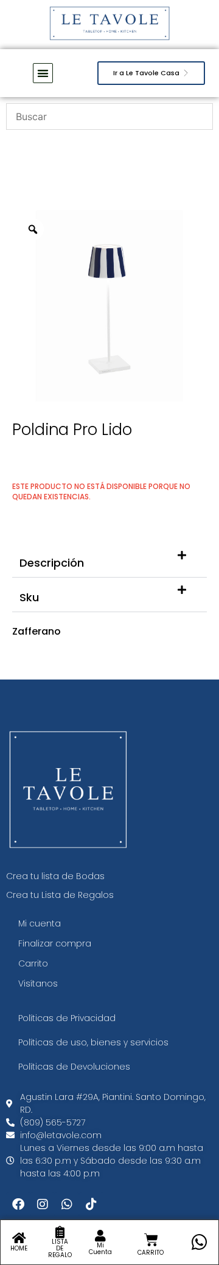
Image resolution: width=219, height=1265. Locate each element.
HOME (18, 1248)
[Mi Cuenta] (100, 1236)
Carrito (33, 963)
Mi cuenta (39, 923)
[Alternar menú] (43, 73)
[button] (109, 560)
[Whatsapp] (67, 1204)
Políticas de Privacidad (67, 1018)
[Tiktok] (91, 1204)
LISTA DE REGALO (60, 1248)
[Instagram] (42, 1204)
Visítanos (38, 983)
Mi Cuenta (100, 1249)
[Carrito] (151, 1240)
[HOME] (19, 1238)
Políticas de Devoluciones (74, 1067)
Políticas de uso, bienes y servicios (93, 1042)
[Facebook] (18, 1204)
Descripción (51, 562)
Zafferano (36, 631)
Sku (29, 597)
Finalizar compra (54, 943)
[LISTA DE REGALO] (60, 1232)
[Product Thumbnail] (170, 233)
